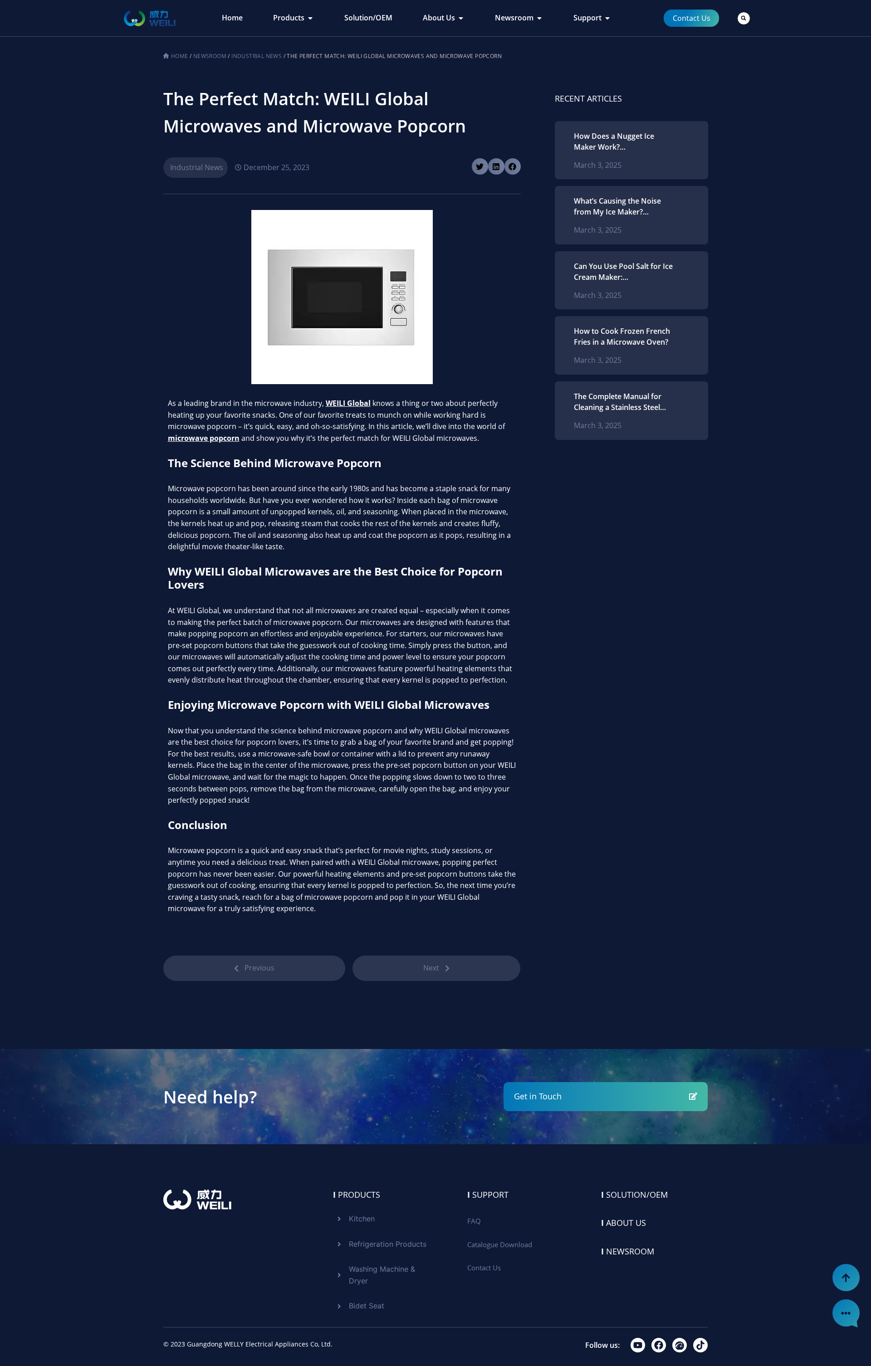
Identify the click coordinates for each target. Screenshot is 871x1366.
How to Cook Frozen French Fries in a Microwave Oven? (622, 336)
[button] (743, 18)
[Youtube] (638, 1345)
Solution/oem (634, 1194)
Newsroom (209, 56)
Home (179, 56)
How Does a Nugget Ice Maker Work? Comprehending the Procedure (614, 141)
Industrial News (256, 56)
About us (623, 1222)
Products (356, 1194)
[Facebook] (658, 1345)
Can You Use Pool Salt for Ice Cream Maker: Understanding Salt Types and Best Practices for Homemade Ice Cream (623, 272)
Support (488, 1194)
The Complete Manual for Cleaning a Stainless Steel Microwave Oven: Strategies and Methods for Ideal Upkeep (622, 402)
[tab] (232, 18)
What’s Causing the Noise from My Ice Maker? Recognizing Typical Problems (617, 206)
